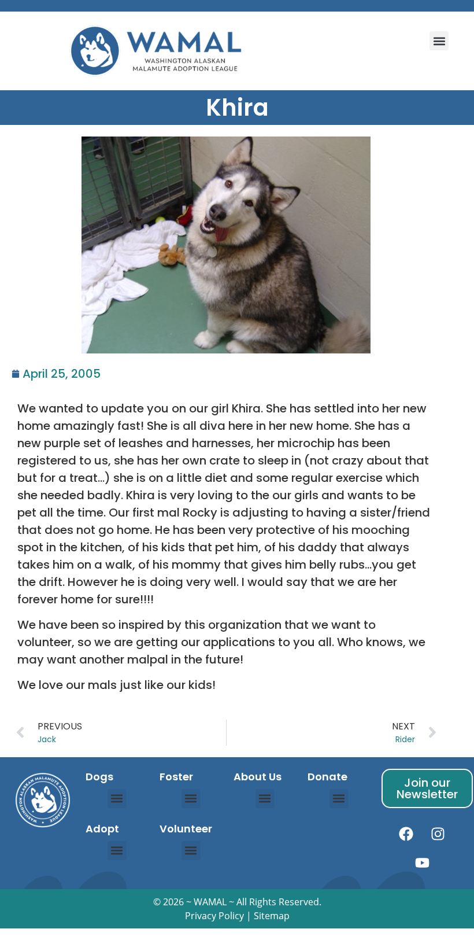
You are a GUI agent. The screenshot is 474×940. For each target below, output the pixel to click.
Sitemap (272, 915)
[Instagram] (438, 834)
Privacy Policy (214, 915)
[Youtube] (422, 863)
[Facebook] (406, 834)
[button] (439, 40)
